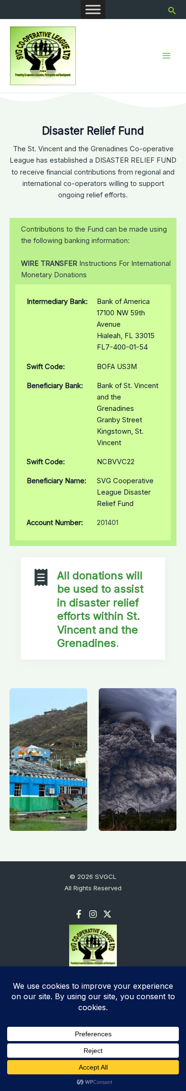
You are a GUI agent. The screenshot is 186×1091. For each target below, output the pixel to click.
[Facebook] (78, 914)
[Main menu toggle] (166, 56)
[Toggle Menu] (93, 9)
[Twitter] (107, 914)
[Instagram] (93, 914)
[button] (172, 9)
